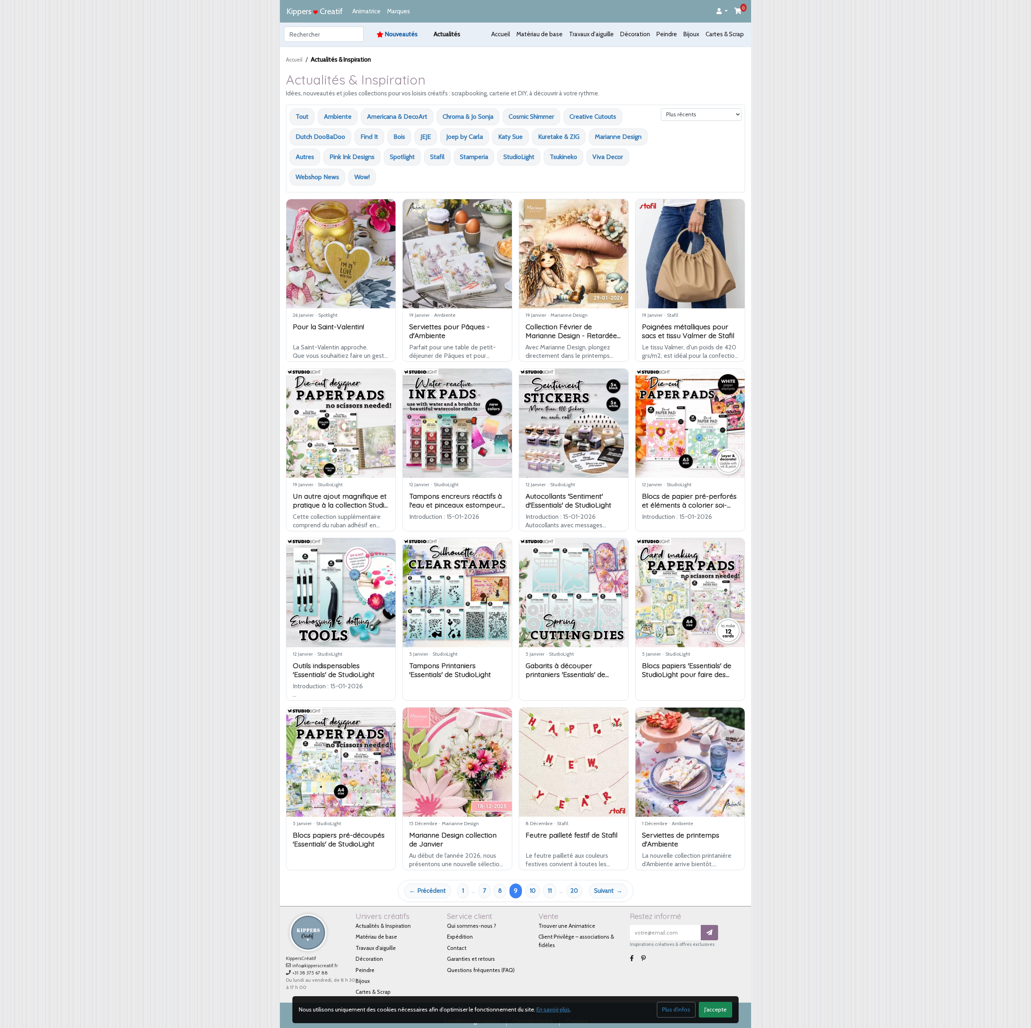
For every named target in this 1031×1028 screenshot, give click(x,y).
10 (533, 890)
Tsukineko (563, 157)
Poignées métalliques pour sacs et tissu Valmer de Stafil (688, 331)
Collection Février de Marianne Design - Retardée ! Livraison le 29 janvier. (573, 335)
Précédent (432, 890)
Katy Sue (510, 136)
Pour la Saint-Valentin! (328, 326)
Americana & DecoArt (397, 116)
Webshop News (317, 177)
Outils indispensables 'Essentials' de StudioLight (334, 670)
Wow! (362, 177)
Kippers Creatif (314, 11)
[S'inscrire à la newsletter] (709, 933)
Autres (305, 157)
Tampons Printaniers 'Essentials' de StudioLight (450, 670)
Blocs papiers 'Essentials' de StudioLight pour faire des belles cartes (686, 674)
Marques (398, 11)
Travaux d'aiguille (591, 34)
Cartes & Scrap (725, 34)
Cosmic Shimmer (531, 116)
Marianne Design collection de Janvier (453, 839)
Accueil (500, 34)
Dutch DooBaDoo (320, 136)
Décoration (635, 34)
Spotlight (402, 157)
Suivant (604, 890)
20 (574, 890)
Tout (302, 116)
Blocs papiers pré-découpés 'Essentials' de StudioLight (339, 839)
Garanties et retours (471, 959)
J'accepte (715, 1009)
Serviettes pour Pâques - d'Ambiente (449, 331)
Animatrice (366, 11)
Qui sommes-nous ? (471, 926)
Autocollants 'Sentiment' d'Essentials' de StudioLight (568, 500)
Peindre (666, 34)
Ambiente (338, 116)
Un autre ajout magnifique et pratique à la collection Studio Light (341, 504)
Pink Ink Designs (352, 157)
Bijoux (691, 34)
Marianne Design (618, 136)
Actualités (447, 34)
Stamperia (474, 157)
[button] (722, 11)
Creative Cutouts (592, 116)
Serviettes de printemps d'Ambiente (680, 839)
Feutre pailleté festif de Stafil (571, 834)
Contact (456, 948)
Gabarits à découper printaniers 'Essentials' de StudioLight (565, 674)
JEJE (425, 136)
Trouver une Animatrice (566, 926)
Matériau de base (539, 34)
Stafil (437, 157)
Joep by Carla (464, 136)
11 (550, 890)
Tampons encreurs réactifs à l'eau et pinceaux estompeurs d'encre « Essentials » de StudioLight (457, 509)
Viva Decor (607, 157)
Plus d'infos (676, 1009)
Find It (369, 136)
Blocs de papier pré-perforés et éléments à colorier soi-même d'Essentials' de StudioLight (689, 509)
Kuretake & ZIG (559, 136)
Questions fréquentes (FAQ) (481, 970)
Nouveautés (401, 34)
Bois (399, 136)
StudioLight (518, 157)
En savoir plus (553, 1009)
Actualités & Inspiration (383, 926)
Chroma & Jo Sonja (468, 116)
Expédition (460, 936)
